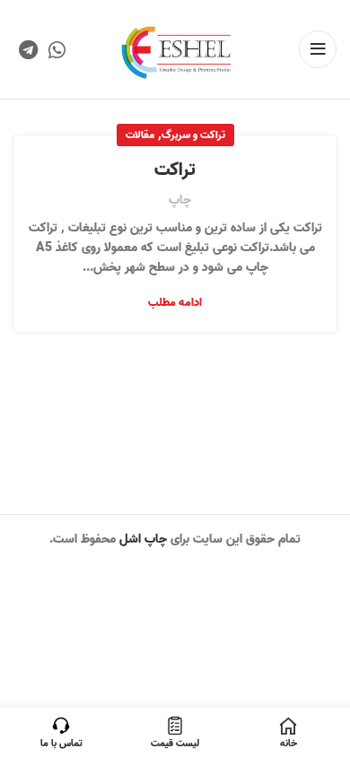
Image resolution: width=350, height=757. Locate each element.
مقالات (140, 135)
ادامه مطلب (175, 303)
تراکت (175, 170)
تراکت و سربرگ (193, 135)
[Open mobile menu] (318, 49)
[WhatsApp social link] (57, 49)
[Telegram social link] (28, 49)
